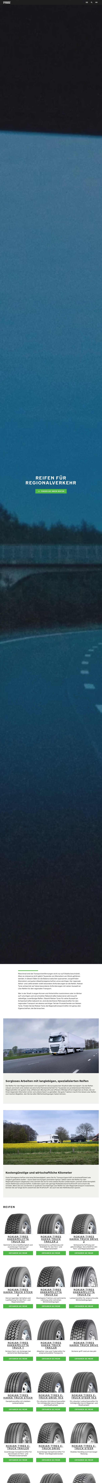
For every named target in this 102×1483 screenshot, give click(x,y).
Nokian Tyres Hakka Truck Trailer (51, 1345)
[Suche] (91, 2)
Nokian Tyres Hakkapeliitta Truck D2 (18, 1239)
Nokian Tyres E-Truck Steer (84, 1447)
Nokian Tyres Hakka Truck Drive (84, 1344)
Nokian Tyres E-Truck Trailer (18, 1447)
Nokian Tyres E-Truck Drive (51, 1447)
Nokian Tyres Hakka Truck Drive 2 (84, 1239)
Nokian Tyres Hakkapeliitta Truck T (18, 1345)
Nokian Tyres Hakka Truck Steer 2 (18, 1292)
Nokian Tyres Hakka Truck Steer (18, 1396)
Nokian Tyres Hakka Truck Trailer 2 (51, 1239)
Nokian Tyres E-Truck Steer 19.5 (84, 1396)
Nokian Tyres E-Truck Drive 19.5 (51, 1396)
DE (87, 2)
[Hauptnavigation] (96, 2)
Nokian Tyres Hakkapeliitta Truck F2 (84, 1292)
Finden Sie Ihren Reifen (52, 491)
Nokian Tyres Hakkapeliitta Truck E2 (51, 1292)
